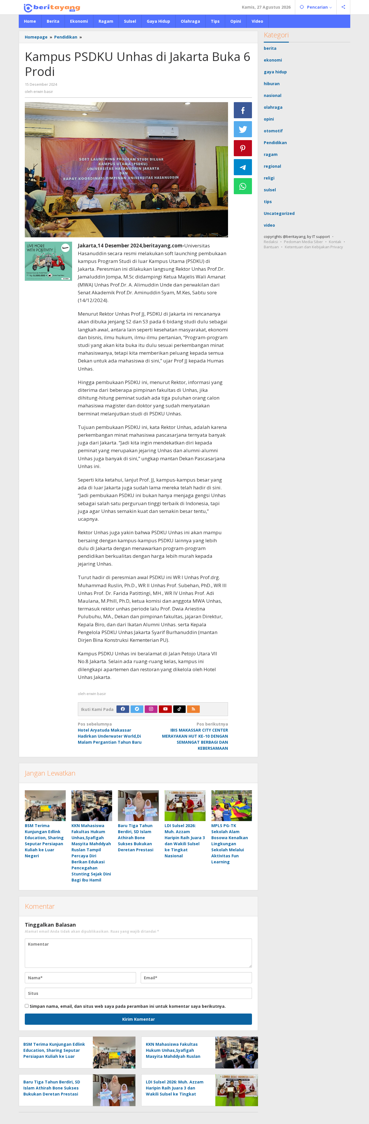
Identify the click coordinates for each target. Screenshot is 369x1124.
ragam (271, 154)
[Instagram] (151, 709)
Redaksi (271, 241)
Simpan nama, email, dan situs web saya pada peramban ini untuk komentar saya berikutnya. (128, 1006)
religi (269, 178)
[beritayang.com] (50, 7)
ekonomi (273, 60)
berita (270, 48)
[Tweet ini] (243, 129)
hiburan (272, 83)
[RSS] (193, 709)
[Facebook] (122, 709)
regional (272, 166)
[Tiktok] (179, 709)
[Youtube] (165, 709)
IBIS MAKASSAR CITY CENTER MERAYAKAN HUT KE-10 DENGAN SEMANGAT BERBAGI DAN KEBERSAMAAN (195, 736)
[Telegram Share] (243, 167)
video (269, 225)
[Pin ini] (243, 148)
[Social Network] (343, 7)
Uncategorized (279, 213)
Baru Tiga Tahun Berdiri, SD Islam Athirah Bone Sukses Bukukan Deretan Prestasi (135, 837)
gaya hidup (275, 72)
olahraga (273, 107)
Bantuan (271, 246)
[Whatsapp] (243, 186)
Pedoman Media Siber (303, 241)
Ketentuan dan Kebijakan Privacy (314, 246)
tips (268, 201)
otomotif (273, 130)
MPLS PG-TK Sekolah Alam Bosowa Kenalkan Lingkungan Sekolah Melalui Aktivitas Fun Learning (229, 844)
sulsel (270, 189)
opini (269, 119)
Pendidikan (275, 142)
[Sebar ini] (243, 110)
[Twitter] (137, 709)
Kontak (335, 241)
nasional (272, 95)
